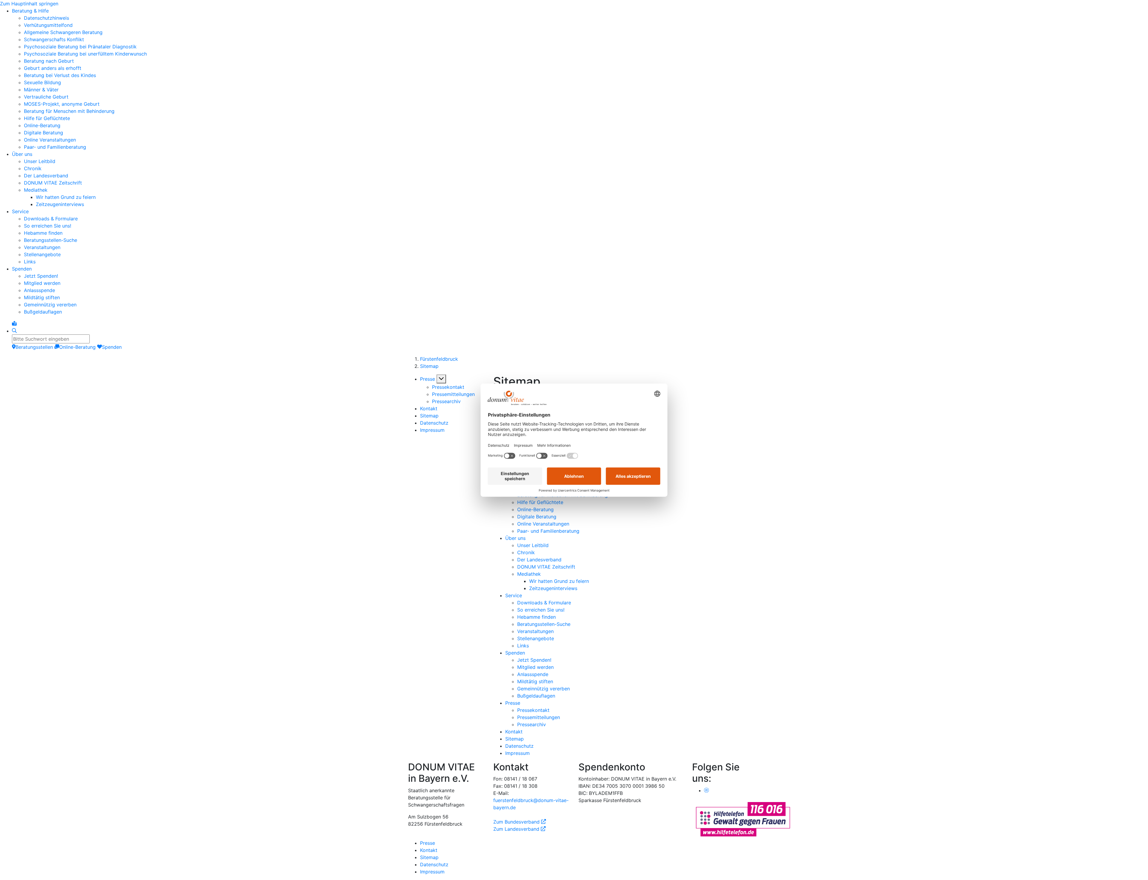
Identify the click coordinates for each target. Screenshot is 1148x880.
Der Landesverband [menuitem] (46, 176)
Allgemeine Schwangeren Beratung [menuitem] (63, 32)
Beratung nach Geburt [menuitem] (49, 61)
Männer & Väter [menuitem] (41, 90)
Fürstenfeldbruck (439, 359)
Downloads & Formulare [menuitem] (51, 219)
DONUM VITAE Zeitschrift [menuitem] (53, 183)
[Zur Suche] (14, 331)
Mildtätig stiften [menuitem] (42, 297)
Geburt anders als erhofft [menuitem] (52, 68)
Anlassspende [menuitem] (39, 290)
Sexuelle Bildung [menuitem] (42, 82)
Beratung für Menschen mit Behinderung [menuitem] (69, 111)
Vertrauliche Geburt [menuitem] (46, 97)
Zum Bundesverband (519, 822)
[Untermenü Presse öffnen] (441, 378)
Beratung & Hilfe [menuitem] (30, 11)
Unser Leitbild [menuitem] (39, 161)
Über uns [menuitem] (22, 154)
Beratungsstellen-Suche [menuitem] (50, 240)
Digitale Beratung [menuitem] (43, 133)
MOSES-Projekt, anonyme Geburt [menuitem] (62, 104)
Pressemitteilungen (453, 394)
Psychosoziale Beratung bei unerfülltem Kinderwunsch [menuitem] (85, 54)
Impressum (432, 430)
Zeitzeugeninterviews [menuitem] (60, 204)
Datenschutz (434, 423)
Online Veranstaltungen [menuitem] (50, 140)
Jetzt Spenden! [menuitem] (41, 276)
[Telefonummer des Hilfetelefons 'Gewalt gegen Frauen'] (743, 818)
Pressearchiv (446, 401)
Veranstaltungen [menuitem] (42, 247)
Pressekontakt (448, 387)
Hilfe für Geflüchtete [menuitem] (47, 118)
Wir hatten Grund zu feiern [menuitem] (66, 197)
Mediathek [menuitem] (36, 190)
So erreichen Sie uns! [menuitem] (47, 226)
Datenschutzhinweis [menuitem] (46, 18)
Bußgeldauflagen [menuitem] (43, 312)
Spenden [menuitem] (22, 269)
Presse (427, 379)
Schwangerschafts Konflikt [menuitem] (54, 39)
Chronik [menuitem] (33, 168)
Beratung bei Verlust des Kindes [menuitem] (60, 75)
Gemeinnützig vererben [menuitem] (50, 305)
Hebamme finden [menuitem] (43, 233)
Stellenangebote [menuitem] (42, 254)
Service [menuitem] (20, 211)
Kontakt (428, 408)
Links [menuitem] (30, 262)
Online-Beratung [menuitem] (42, 125)
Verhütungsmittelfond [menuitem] (48, 25)
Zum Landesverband (519, 829)
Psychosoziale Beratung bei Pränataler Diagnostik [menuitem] (80, 47)
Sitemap (429, 366)
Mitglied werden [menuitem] (42, 283)
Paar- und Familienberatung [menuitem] (55, 147)
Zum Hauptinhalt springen (29, 4)
